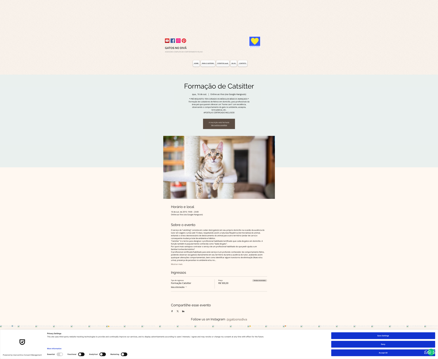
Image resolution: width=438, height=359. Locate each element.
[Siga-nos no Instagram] (178, 40)
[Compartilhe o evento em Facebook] (172, 311)
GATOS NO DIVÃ (176, 48)
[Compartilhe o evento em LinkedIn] (183, 311)
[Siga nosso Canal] (167, 40)
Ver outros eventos (219, 125)
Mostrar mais (176, 264)
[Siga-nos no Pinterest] (184, 40)
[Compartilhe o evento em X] (178, 311)
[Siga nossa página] (173, 40)
